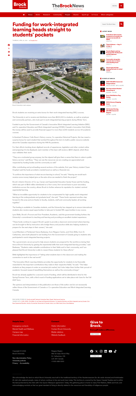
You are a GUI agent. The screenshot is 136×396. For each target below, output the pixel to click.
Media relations (57, 332)
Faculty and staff (31, 299)
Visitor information (58, 326)
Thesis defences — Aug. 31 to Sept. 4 (113, 45)
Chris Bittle (31, 301)
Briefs (38, 15)
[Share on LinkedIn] (9, 51)
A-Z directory (95, 356)
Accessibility (24, 363)
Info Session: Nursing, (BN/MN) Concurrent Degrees (112, 110)
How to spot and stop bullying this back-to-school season (114, 69)
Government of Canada (43, 303)
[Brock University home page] (20, 4)
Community (57, 15)
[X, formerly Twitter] (96, 351)
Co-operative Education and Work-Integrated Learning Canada (71, 301)
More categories (107, 15)
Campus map (17, 332)
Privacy (15, 363)
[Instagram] (101, 351)
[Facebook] (91, 351)
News (30, 15)
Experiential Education (20, 303)
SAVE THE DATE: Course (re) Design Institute (114, 82)
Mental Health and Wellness (23, 329)
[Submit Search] (121, 24)
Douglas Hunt (33, 40)
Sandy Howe (62, 303)
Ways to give (95, 334)
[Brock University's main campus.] (52, 103)
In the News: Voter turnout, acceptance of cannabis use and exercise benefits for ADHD (114, 37)
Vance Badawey (70, 303)
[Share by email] (9, 55)
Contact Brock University (61, 329)
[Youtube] (110, 351)
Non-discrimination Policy (21, 358)
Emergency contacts (20, 326)
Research (46, 15)
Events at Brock (108, 78)
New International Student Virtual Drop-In (114, 89)
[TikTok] (115, 351)
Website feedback (58, 335)
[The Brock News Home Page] (68, 6)
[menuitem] (117, 5)
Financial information (20, 335)
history (51, 303)
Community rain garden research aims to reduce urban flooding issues (113, 60)
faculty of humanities (32, 303)
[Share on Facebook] (9, 45)
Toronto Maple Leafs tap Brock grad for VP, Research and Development (114, 52)
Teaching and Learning (59, 299)
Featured (37, 299)
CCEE (22, 301)
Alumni (75, 15)
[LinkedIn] (105, 351)
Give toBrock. (96, 324)
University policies (19, 361)
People (67, 15)
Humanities (43, 299)
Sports (84, 15)
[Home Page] (24, 14)
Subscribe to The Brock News (76, 9)
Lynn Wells (56, 303)
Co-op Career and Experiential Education (45, 301)
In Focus (95, 15)
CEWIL (26, 301)
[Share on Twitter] (9, 48)
